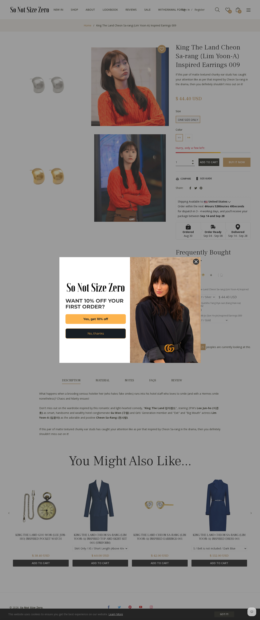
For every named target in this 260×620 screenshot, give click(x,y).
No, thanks (96, 333)
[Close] (196, 261)
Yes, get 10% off (95, 319)
